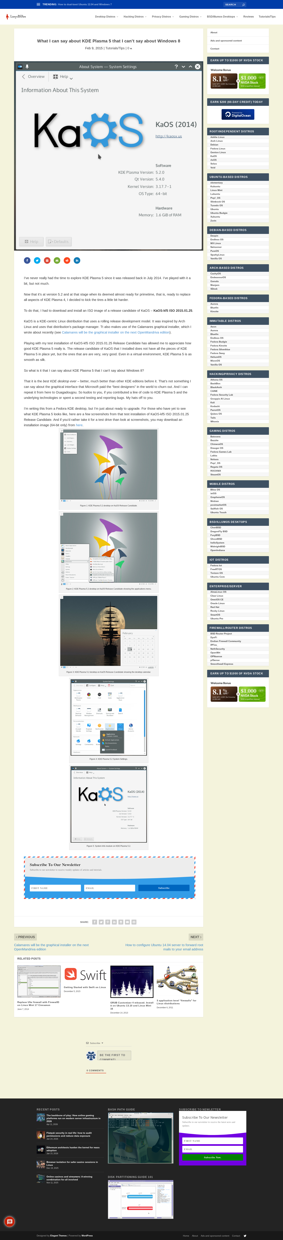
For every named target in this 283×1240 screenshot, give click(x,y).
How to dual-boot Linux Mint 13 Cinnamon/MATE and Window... (94, 4)
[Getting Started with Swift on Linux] (85, 974)
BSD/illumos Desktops (221, 16)
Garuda (214, 281)
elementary (216, 182)
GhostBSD (216, 539)
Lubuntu (215, 194)
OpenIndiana (217, 550)
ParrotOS (215, 410)
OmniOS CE (216, 599)
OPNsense (216, 656)
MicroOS (215, 360)
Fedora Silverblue (220, 349)
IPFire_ (214, 645)
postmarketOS (218, 505)
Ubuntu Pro (216, 618)
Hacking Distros (134, 16)
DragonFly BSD (218, 531)
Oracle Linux (217, 603)
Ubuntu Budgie (218, 213)
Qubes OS (216, 413)
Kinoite (214, 311)
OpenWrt (215, 652)
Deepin (214, 235)
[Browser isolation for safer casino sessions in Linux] (41, 1164)
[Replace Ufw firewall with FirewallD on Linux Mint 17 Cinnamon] (39, 981)
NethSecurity (217, 649)
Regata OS (216, 467)
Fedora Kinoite (218, 345)
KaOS (213, 156)
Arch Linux (216, 141)
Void (212, 167)
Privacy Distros (161, 16)
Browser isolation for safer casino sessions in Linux (72, 1163)
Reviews (248, 16)
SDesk (213, 288)
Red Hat (214, 607)
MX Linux (215, 243)
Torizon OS (216, 573)
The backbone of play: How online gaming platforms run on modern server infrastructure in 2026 (74, 1118)
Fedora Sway (217, 353)
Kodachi (215, 406)
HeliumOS (215, 357)
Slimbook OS (217, 201)
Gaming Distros (189, 16)
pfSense (215, 660)
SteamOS (215, 474)
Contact (214, 48)
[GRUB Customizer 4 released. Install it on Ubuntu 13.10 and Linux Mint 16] (132, 982)
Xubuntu (215, 216)
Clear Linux (216, 595)
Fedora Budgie (218, 341)
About (213, 32)
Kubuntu (215, 186)
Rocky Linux (217, 611)
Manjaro (214, 285)
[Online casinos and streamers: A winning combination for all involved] (41, 1179)
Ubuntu (214, 209)
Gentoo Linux (218, 152)
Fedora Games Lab (221, 451)
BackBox (215, 383)
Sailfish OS (216, 508)
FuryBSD (215, 535)
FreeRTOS (216, 569)
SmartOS (215, 614)
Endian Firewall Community (225, 641)
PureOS (214, 251)
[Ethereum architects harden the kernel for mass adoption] (41, 1149)
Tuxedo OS (216, 205)
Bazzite (214, 440)
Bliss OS (215, 489)
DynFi (213, 637)
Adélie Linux (217, 137)
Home (186, 1235)
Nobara (214, 459)
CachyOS (215, 273)
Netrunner (216, 247)
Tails (213, 417)
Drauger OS (216, 448)
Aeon (213, 326)
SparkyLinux (217, 254)
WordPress (87, 1235)
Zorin (213, 220)
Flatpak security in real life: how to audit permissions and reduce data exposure (69, 1134)
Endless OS (216, 239)
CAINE (213, 391)
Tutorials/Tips (267, 16)
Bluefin (214, 307)
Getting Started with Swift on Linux (85, 987)
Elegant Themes (58, 1235)
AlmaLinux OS (218, 592)
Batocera (215, 436)
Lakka (213, 455)
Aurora (214, 304)
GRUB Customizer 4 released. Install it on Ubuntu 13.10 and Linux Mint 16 (132, 1005)
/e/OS (213, 493)
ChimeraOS (216, 444)
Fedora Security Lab (221, 394)
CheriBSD (215, 527)
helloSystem (217, 542)
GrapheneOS (217, 497)
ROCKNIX (215, 470)
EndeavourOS (218, 277)
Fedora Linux (217, 148)
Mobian (214, 501)
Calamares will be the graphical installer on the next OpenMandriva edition (116, 332)
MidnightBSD (217, 546)
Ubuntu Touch (218, 512)
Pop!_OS (215, 198)
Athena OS (216, 379)
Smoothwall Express (221, 664)
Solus (213, 163)
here (79, 425)
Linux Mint (216, 190)
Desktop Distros (105, 16)
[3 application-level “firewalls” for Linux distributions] (178, 981)
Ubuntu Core (217, 576)
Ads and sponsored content (226, 40)
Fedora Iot (216, 565)
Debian (214, 144)
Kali (212, 402)
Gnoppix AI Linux (220, 398)
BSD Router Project (221, 633)
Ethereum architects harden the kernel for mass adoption (73, 1149)
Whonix (214, 421)
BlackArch (216, 387)
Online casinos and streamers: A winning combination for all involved (69, 1178)
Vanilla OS (216, 258)
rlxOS (213, 160)
